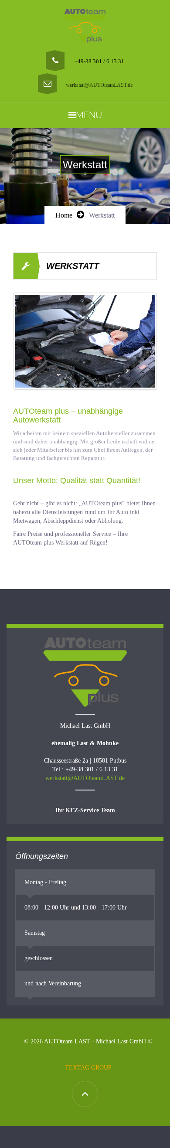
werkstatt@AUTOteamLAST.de (98, 85)
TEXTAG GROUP (88, 1067)
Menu (89, 115)
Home (63, 215)
